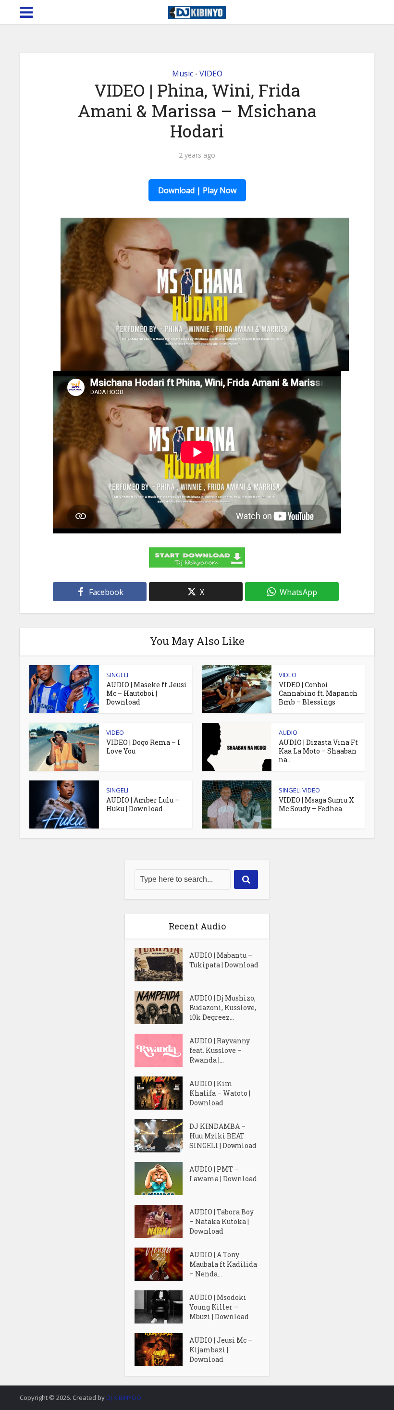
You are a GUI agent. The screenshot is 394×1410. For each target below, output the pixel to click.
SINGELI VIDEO (299, 790)
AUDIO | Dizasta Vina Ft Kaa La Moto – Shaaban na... (318, 751)
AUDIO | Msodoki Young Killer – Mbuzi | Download (219, 1307)
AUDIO (288, 732)
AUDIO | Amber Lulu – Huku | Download (142, 804)
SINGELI (117, 674)
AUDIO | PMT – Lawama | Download (223, 1173)
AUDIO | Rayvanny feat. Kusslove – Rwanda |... (219, 1050)
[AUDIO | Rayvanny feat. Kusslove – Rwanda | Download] (162, 1050)
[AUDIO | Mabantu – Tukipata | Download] (162, 964)
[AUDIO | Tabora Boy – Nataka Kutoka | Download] (162, 1221)
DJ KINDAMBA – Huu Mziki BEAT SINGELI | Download (223, 1136)
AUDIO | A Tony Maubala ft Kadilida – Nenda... (223, 1264)
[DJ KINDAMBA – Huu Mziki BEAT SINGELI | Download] (162, 1135)
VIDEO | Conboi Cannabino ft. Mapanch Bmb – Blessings (318, 693)
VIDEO (210, 73)
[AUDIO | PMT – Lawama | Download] (162, 1178)
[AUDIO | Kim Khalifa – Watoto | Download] (162, 1093)
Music (182, 73)
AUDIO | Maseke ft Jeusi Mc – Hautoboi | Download (146, 693)
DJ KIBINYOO (123, 1397)
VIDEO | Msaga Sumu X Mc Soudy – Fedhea (316, 804)
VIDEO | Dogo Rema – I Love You (143, 746)
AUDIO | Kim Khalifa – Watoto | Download (219, 1093)
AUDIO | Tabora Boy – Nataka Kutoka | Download (221, 1221)
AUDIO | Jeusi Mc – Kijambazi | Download (220, 1350)
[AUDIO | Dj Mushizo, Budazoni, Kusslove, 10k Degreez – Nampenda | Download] (162, 1007)
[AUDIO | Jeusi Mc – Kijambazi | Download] (162, 1349)
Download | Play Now (197, 190)
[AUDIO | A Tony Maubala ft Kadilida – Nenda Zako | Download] (162, 1264)
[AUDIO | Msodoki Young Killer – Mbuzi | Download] (162, 1306)
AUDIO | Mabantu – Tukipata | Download (224, 960)
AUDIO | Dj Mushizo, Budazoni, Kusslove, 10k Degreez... (222, 1007)
